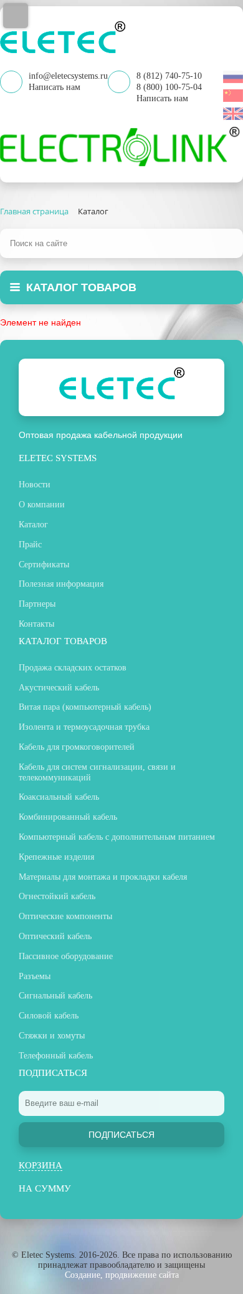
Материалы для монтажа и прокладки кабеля (103, 877)
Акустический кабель (59, 687)
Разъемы (34, 976)
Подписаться (121, 1135)
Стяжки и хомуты (52, 1035)
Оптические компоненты (65, 916)
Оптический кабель (55, 936)
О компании (42, 504)
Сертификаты (44, 564)
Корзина (40, 1165)
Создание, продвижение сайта (122, 1275)
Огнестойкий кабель (57, 896)
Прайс (30, 544)
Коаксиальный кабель (59, 797)
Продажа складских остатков (72, 667)
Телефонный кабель (56, 1055)
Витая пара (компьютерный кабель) (85, 707)
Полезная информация (61, 584)
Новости (34, 484)
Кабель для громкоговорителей (77, 747)
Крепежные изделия (56, 857)
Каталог (33, 524)
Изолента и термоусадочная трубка (84, 727)
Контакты (36, 624)
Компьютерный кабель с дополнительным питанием (117, 837)
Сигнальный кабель (55, 995)
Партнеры (37, 604)
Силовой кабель (49, 1015)
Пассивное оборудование (66, 956)
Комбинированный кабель (68, 817)
